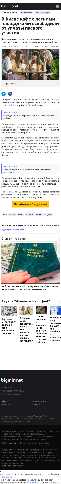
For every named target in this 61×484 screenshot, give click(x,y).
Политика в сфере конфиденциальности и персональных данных (27, 437)
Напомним (6, 191)
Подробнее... (6, 476)
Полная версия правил (12, 465)
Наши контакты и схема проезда (17, 431)
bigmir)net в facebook (13, 229)
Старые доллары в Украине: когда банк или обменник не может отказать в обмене (41, 329)
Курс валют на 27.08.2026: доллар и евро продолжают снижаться (9, 326)
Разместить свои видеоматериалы (28, 434)
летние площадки (44, 214)
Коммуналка (26, 12)
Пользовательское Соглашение (16, 436)
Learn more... (33, 482)
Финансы (36, 404)
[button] (54, 238)
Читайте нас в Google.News (30, 204)
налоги (12, 214)
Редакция (40, 431)
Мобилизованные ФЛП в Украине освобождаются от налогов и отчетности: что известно (30, 288)
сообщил (11, 105)
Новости (5, 404)
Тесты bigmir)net (42, 12)
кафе (20, 214)
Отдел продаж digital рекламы (34, 443)
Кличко (29, 214)
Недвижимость (39, 401)
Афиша (4, 401)
